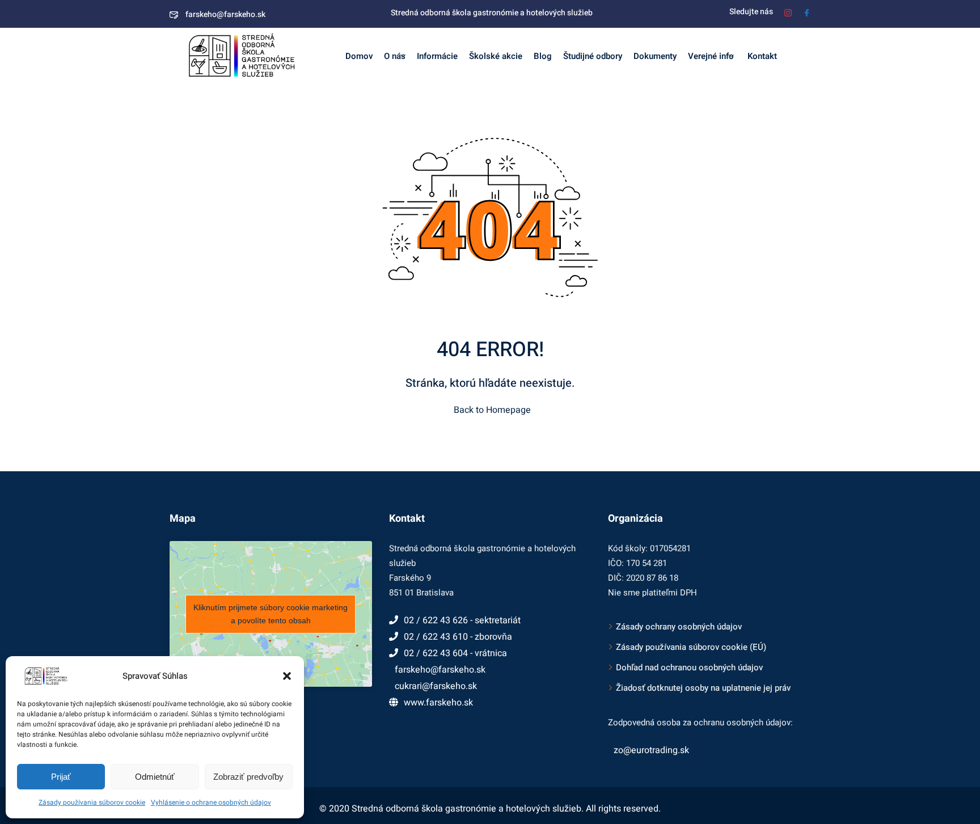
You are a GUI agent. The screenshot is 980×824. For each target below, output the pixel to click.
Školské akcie (495, 56)
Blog (543, 56)
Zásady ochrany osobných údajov (679, 626)
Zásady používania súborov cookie (92, 802)
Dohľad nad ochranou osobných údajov (689, 667)
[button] (287, 676)
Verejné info (711, 56)
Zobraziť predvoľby (248, 776)
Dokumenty (655, 56)
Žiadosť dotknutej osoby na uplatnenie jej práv (703, 688)
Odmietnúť (155, 776)
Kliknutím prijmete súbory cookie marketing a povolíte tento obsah (270, 614)
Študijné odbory (592, 56)
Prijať (61, 776)
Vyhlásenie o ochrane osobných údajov (211, 802)
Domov (359, 56)
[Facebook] (806, 12)
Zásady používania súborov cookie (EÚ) (691, 647)
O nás (394, 56)
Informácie (437, 56)
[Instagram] (788, 12)
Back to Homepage (492, 410)
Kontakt (761, 56)
